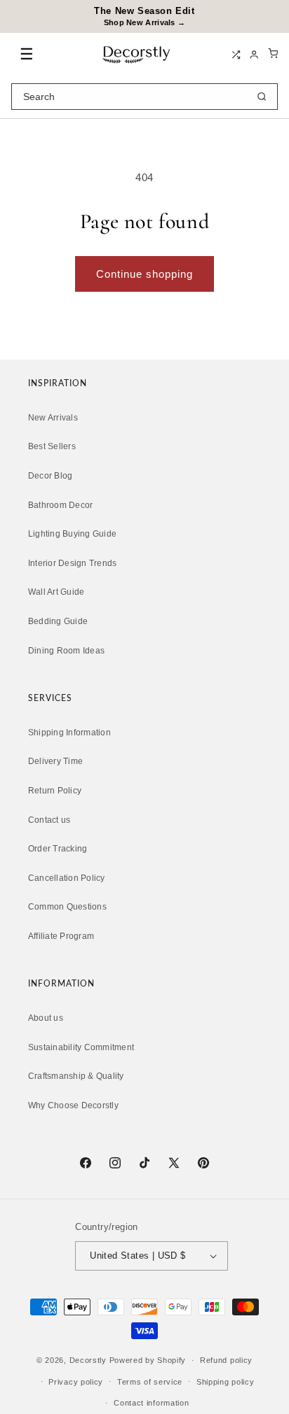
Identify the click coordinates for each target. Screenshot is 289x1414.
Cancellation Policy (66, 878)
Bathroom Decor (60, 505)
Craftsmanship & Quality (76, 1076)
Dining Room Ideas (66, 651)
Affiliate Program (61, 936)
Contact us (49, 820)
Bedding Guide (58, 621)
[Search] (261, 96)
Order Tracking (57, 849)
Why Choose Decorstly (73, 1105)
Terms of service (149, 1382)
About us (45, 1018)
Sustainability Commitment (81, 1047)
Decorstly (88, 1360)
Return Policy (54, 791)
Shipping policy (225, 1382)
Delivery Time (55, 761)
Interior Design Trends (72, 563)
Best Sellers (52, 446)
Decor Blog (50, 476)
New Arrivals (53, 418)
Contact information (151, 1403)
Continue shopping (144, 274)
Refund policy (226, 1360)
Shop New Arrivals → (145, 22)
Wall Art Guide (56, 592)
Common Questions (67, 907)
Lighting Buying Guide (72, 534)
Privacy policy (75, 1382)
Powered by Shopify (148, 1360)
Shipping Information (69, 732)
